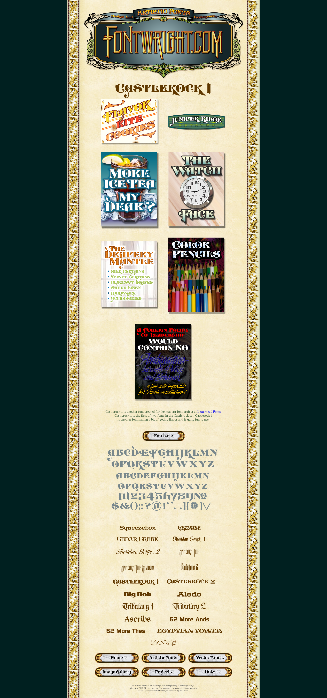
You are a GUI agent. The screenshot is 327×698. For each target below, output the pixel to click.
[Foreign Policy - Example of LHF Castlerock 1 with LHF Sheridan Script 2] (163, 408)
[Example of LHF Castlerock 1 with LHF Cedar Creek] (197, 233)
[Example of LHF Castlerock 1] (130, 143)
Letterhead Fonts (209, 411)
